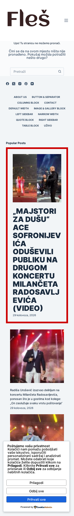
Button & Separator (46, 96)
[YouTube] (32, 83)
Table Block (30, 125)
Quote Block (25, 119)
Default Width (19, 108)
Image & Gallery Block (49, 108)
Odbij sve (36, 491)
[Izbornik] (66, 20)
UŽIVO (48, 125)
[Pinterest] (26, 83)
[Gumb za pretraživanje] (60, 71)
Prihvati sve (36, 499)
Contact (50, 102)
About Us (20, 96)
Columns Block (28, 102)
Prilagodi (36, 483)
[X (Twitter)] (13, 83)
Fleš (28, 20)
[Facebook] (7, 83)
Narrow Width (48, 114)
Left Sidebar (24, 114)
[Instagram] (19, 83)
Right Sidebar (48, 119)
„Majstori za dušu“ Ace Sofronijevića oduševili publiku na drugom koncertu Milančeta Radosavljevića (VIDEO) (37, 260)
